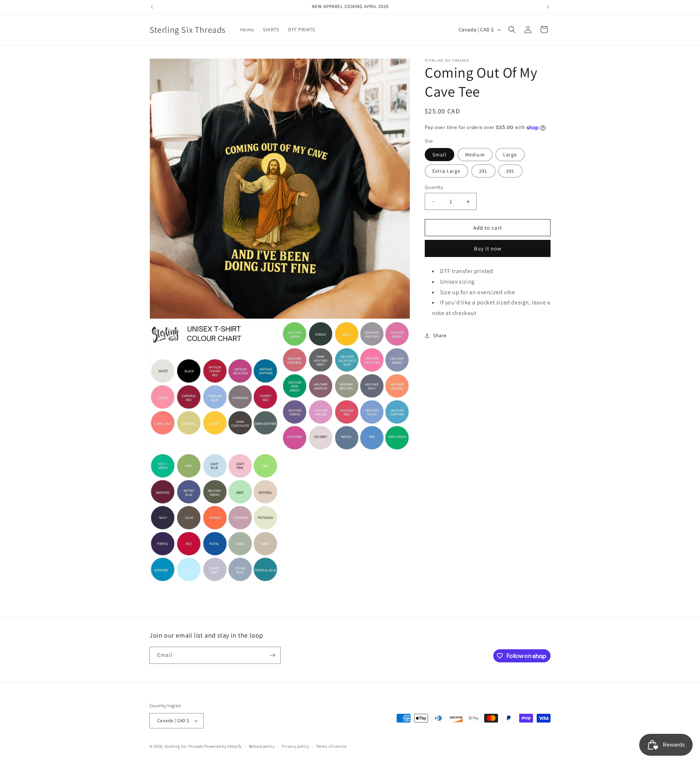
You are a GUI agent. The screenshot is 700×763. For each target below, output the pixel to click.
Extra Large (446, 171)
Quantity (434, 187)
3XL (510, 171)
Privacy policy (295, 746)
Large (510, 154)
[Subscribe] (272, 655)
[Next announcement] (548, 7)
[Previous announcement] (152, 7)
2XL (483, 171)
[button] (512, 30)
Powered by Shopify (223, 746)
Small (439, 154)
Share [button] (440, 335)
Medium (475, 154)
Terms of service (331, 746)
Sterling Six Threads (183, 746)
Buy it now (488, 248)
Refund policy (262, 746)
